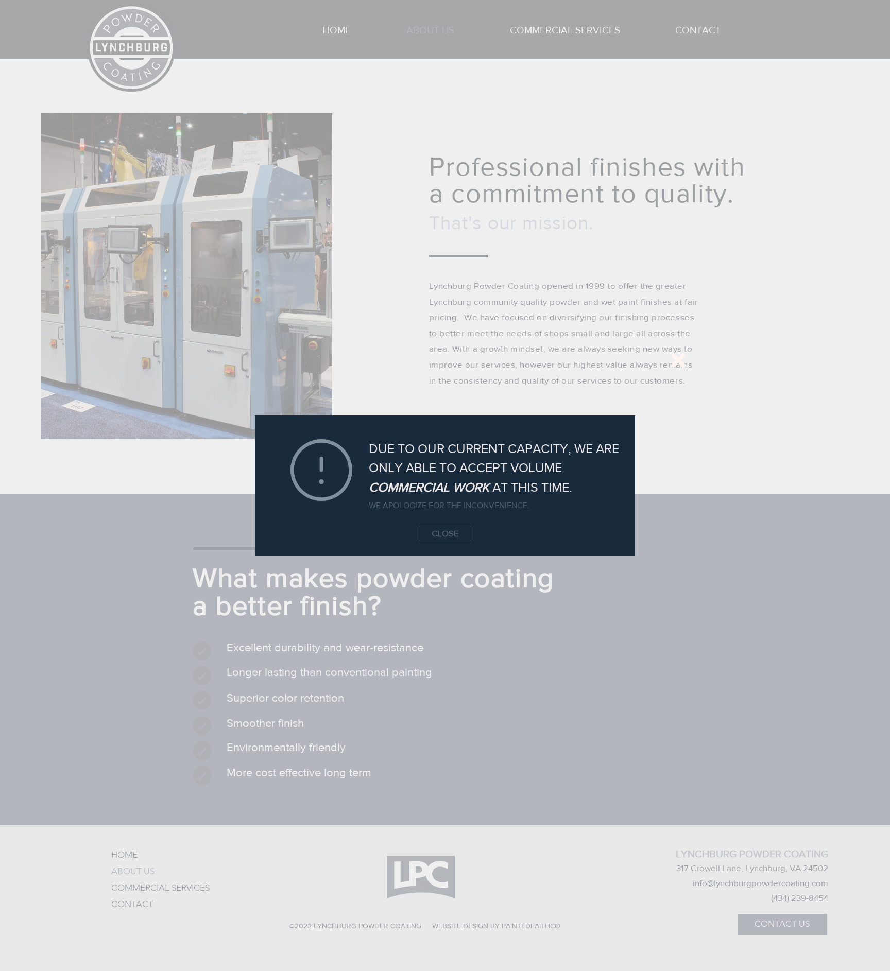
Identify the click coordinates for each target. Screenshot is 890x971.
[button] (678, 360)
